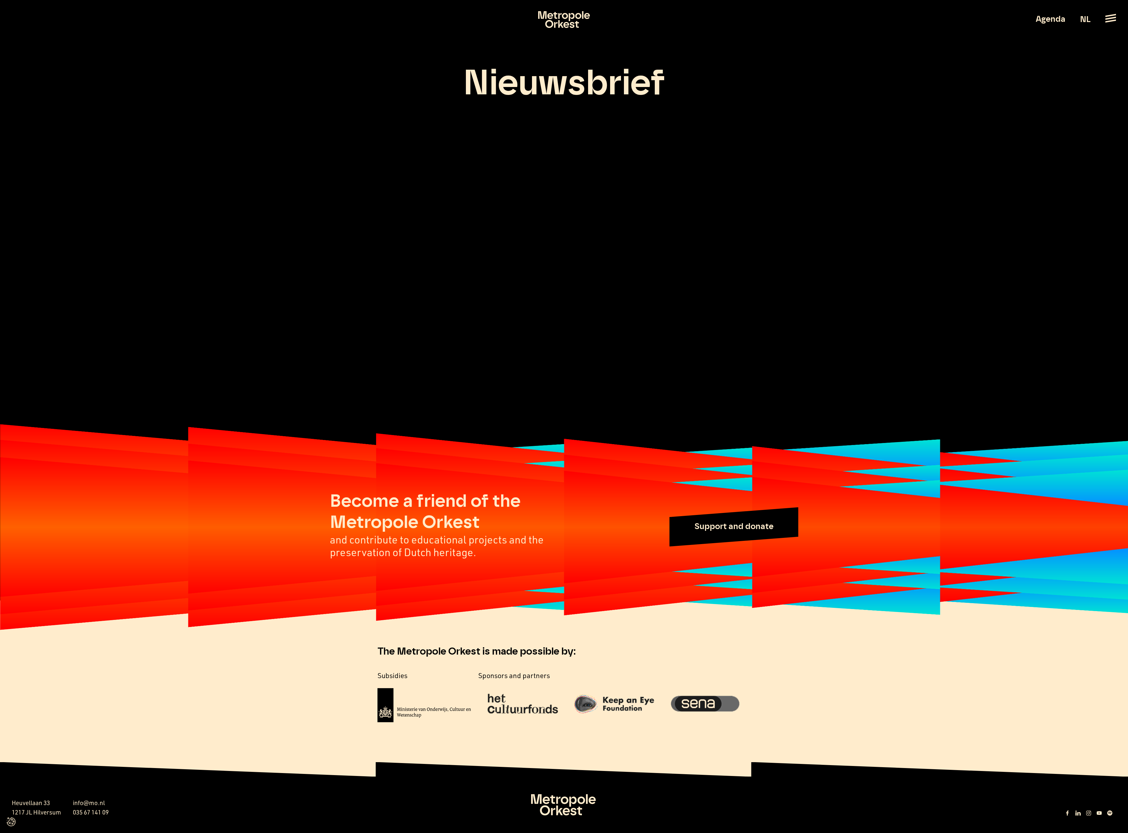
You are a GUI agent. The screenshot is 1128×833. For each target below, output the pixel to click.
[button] (733, 527)
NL (1085, 20)
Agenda (1050, 19)
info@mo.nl (89, 803)
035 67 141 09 (91, 812)
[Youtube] (1099, 813)
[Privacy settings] (11, 822)
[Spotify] (1109, 813)
